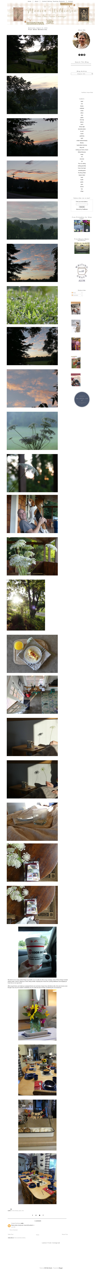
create (81, 110)
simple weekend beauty (81, 140)
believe (82, 122)
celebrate (82, 108)
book (82, 177)
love (82, 103)
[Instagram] (82, 55)
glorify (81, 182)
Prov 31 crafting (82, 163)
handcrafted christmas (82, 145)
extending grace (82, 170)
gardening (82, 136)
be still (12, 1210)
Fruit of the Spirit (82, 168)
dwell (82, 101)
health (81, 179)
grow (82, 184)
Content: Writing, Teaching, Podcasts (53, 1)
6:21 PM (13, 1227)
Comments (75, 295)
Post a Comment (14, 1230)
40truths (82, 142)
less (82, 189)
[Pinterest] (79, 55)
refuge (81, 191)
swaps (81, 154)
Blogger (61, 1268)
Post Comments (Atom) (19, 1237)
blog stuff (82, 147)
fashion (82, 186)
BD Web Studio (48, 1268)
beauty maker (82, 175)
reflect (81, 113)
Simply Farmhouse (16, 1223)
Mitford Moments (82, 152)
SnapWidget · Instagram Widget (87, 92)
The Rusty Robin (82, 172)
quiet (20, 1210)
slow (23, 1210)
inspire (81, 133)
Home (29, 1)
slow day (82, 119)
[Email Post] (11, 1209)
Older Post (10, 1234)
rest (82, 156)
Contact (70, 1)
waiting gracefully (82, 165)
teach (82, 124)
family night (82, 126)
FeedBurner (85, 209)
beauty (16, 1210)
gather (81, 117)
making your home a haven (82, 149)
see (82, 161)
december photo (82, 129)
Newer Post (65, 1234)
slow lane (82, 159)
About (36, 1)
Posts (74, 292)
